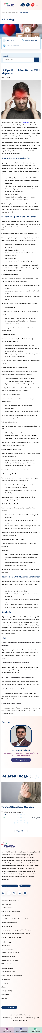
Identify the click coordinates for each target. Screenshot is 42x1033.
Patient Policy (30, 1017)
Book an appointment (9, 886)
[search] (19, 4)
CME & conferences (8, 971)
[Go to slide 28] (21, 820)
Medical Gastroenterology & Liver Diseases (15, 933)
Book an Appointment (31, 40)
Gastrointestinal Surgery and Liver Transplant (16, 930)
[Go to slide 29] (24, 820)
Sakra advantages (7, 949)
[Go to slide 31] (30, 820)
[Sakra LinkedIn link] (19, 893)
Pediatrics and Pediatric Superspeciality (15, 919)
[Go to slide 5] (17, 814)
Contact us (5, 994)
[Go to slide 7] (24, 814)
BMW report (5, 979)
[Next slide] (37, 777)
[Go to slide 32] (33, 820)
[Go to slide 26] (14, 820)
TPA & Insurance (7, 964)
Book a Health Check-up (14, 45)
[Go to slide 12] (5, 817)
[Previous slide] (31, 777)
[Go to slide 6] (21, 814)
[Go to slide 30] (27, 820)
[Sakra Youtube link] (25, 893)
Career (3, 1002)
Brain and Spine (6, 904)
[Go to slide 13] (8, 817)
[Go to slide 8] (27, 814)
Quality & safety (6, 990)
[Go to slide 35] (17, 823)
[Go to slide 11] (36, 814)
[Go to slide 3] (11, 814)
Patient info (5, 945)
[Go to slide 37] (24, 823)
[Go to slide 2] (8, 814)
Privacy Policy (7, 1017)
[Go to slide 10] (33, 814)
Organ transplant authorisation (11, 975)
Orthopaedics (5, 915)
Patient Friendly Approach (10, 952)
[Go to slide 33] (36, 820)
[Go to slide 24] (8, 820)
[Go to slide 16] (17, 817)
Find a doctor (25, 886)
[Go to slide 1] (5, 814)
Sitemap (4, 998)
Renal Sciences (6, 926)
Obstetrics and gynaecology (10, 911)
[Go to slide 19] (27, 817)
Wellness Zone (12, 12)
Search (5, 56)
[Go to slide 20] (30, 817)
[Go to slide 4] (14, 814)
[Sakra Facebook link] (9, 893)
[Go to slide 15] (14, 817)
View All (20, 831)
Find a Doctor (10, 40)
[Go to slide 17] (21, 817)
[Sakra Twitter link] (14, 893)
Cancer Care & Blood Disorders (11, 937)
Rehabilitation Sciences (9, 922)
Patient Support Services (9, 960)
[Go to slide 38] (27, 823)
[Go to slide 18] (24, 817)
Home (3, 12)
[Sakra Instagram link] (3, 893)
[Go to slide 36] (21, 823)
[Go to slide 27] (17, 820)
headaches (25, 122)
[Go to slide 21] (33, 817)
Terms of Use (18, 1017)
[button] (7, 1030)
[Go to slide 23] (5, 820)
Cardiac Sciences (7, 908)
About (3, 987)
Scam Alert (9, 1007)
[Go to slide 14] (11, 817)
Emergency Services (8, 956)
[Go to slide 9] (30, 814)
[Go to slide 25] (11, 820)
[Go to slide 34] (14, 823)
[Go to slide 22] (36, 817)
